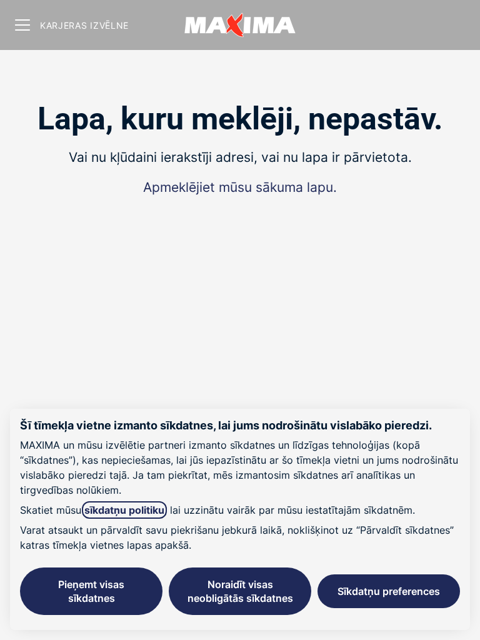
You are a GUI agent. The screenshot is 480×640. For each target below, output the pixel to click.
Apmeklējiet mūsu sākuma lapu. (240, 187)
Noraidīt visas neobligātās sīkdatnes (240, 591)
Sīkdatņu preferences (389, 591)
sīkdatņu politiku (124, 510)
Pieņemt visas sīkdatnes (91, 591)
